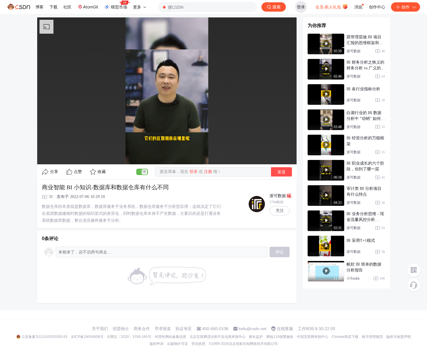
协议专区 (183, 328)
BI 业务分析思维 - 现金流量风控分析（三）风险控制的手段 (365, 217)
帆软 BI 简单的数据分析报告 (364, 267)
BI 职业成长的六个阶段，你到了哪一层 (365, 166)
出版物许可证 (177, 344)
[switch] (142, 172)
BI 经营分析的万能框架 (365, 141)
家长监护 (256, 337)
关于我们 (100, 328)
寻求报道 (163, 328)
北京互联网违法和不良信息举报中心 (217, 337)
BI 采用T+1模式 (361, 240)
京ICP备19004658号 (87, 337)
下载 (53, 6)
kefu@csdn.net (252, 328)
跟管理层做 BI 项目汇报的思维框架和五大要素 (365, 40)
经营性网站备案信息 (170, 337)
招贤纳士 (121, 328)
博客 (39, 6)
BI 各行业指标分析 (363, 89)
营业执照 (198, 344)
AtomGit (90, 6)
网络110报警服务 (279, 337)
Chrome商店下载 (345, 337)
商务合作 (142, 328)
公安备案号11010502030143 (44, 337)
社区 (67, 6)
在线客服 (285, 328)
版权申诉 (157, 344)
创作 (405, 6)
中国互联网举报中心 (312, 337)
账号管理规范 (372, 337)
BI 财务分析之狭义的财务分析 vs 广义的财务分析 (366, 65)
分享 (54, 172)
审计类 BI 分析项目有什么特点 (364, 191)
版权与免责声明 (398, 337)
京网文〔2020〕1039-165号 (129, 337)
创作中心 (377, 6)
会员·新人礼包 (328, 6)
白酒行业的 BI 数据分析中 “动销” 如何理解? (366, 116)
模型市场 (119, 6)
